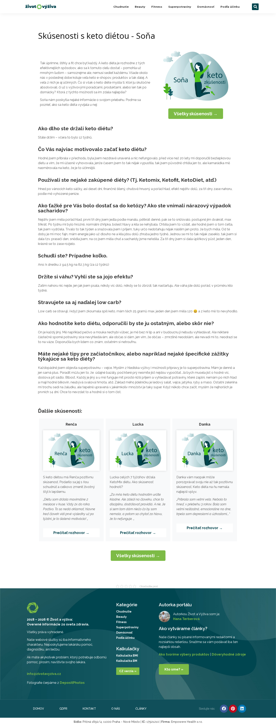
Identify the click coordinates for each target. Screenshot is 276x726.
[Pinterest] (233, 709)
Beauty (140, 6)
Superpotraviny (179, 6)
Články (140, 708)
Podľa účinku (230, 6)
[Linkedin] (242, 709)
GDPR (63, 708)
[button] (255, 6)
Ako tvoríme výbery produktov (184, 654)
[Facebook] (224, 709)
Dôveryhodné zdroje (229, 654)
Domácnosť (205, 6)
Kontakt (89, 708)
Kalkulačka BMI (127, 655)
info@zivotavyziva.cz (44, 674)
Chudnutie (121, 6)
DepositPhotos (72, 683)
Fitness (156, 6)
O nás (115, 708)
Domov (38, 708)
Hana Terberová (186, 619)
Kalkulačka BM (126, 660)
